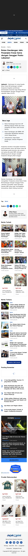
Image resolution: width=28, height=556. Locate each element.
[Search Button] (25, 38)
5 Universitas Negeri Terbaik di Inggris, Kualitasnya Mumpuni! (18, 354)
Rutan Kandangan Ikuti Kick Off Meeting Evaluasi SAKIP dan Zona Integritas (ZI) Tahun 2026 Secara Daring (14, 126)
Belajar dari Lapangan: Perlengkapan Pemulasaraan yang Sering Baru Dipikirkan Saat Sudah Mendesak (18, 344)
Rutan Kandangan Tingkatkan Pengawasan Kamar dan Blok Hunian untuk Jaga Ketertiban (7, 267)
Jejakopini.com (16, 551)
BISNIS (16, 42)
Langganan (21, 545)
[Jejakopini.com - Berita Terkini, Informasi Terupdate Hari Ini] (14, 38)
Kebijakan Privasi (17, 548)
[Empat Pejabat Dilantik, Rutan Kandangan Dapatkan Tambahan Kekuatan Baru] (7, 228)
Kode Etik (11, 545)
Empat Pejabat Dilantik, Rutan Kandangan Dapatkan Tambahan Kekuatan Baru (7, 235)
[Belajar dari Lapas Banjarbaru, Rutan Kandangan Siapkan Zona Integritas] (21, 228)
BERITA (10, 42)
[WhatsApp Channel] (21, 542)
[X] (11, 67)
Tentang (6, 545)
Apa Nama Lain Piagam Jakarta (13, 405)
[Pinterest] (14, 542)
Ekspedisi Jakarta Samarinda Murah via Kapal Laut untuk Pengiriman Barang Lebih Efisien (18, 334)
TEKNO (22, 42)
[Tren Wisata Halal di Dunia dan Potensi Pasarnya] (5, 325)
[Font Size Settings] (3, 67)
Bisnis (11, 302)
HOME (3, 42)
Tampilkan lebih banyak (14, 362)
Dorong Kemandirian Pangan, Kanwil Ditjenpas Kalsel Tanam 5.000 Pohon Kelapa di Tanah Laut (20, 251)
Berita (6, 201)
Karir (16, 545)
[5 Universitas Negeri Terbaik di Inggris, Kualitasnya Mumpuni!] (5, 353)
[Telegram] (14, 67)
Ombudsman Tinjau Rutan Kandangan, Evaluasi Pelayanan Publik (14, 139)
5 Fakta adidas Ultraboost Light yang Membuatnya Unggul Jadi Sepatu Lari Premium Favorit (17, 306)
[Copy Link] (20, 67)
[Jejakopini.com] (14, 537)
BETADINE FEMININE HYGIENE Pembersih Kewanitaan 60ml (7, 522)
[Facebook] (8, 67)
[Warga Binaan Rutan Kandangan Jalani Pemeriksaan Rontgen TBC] (7, 244)
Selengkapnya (14, 460)
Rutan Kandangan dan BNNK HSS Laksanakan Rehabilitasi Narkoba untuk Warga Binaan (14, 133)
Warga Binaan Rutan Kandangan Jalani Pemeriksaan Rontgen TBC (7, 251)
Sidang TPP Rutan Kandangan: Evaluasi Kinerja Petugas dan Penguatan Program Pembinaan (21, 267)
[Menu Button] (2, 38)
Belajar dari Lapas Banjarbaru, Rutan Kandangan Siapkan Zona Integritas (20, 235)
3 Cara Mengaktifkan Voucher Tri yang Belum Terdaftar (14, 381)
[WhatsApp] (17, 67)
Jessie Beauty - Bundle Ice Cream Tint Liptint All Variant (20, 522)
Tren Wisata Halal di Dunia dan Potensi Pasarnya (17, 325)
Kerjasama (9, 548)
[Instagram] (7, 542)
